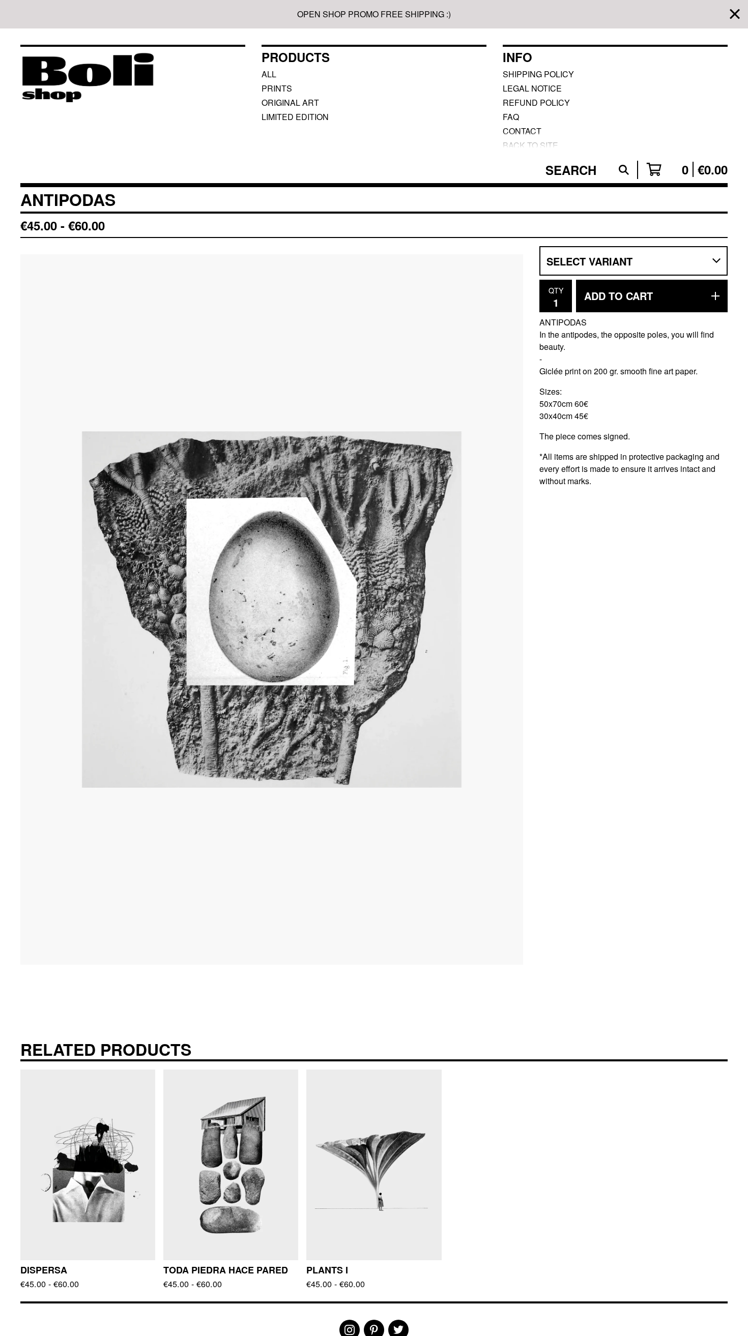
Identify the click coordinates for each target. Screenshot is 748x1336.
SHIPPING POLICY (538, 74)
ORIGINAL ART (290, 102)
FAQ (511, 117)
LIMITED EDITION (295, 117)
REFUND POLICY (536, 102)
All (269, 74)
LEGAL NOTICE (532, 88)
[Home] (87, 96)
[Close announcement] (735, 14)
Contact (522, 131)
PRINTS (277, 88)
